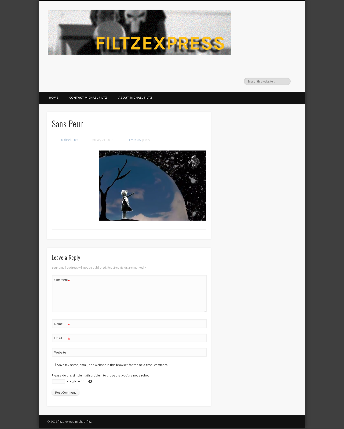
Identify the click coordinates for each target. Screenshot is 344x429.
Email (62, 338)
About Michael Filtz (135, 97)
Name (62, 324)
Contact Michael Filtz (88, 97)
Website (60, 352)
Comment (62, 280)
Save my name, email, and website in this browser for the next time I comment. (112, 365)
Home (53, 97)
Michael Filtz (69, 140)
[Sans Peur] (152, 186)
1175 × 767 (134, 140)
